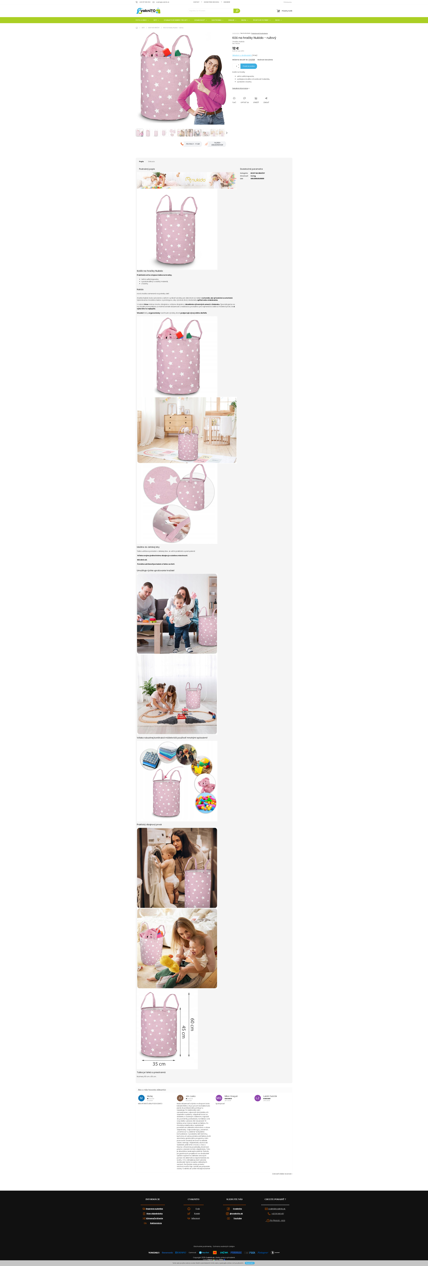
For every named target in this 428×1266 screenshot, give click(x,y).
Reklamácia (156, 1223)
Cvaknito (237, 1209)
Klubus (221, 1259)
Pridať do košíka (249, 66)
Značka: (238, 41)
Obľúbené (227, 2)
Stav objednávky (154, 1213)
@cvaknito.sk (236, 1213)
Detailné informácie (240, 88)
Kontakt (196, 2)
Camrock (192, 1252)
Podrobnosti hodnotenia (259, 33)
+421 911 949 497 (277, 1214)
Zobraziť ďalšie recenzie (281, 1174)
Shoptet (210, 1259)
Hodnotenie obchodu (211, 2)
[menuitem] (142, 20)
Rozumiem (249, 1263)
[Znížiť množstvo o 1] (239, 67)
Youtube (238, 1218)
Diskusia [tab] (151, 161)
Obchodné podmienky (202, 1246)
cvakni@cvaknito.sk (277, 1209)
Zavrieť (249, 96)
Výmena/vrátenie (154, 1218)
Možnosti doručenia (265, 60)
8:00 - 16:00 (280, 1221)
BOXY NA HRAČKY (258, 173)
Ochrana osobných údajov (224, 1246)
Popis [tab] (141, 161)
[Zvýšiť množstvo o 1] (239, 65)
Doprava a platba (154, 1209)
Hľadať (236, 11)
